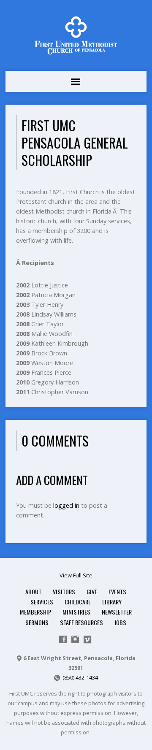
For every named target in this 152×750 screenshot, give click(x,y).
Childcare (78, 601)
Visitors (64, 591)
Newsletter (117, 611)
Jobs (120, 622)
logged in (66, 505)
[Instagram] (75, 639)
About (33, 591)
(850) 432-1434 (80, 677)
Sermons (37, 622)
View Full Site (76, 575)
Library (112, 601)
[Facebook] (63, 639)
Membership (35, 611)
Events (117, 591)
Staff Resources (81, 622)
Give (92, 591)
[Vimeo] (87, 639)
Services (41, 601)
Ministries (76, 611)
